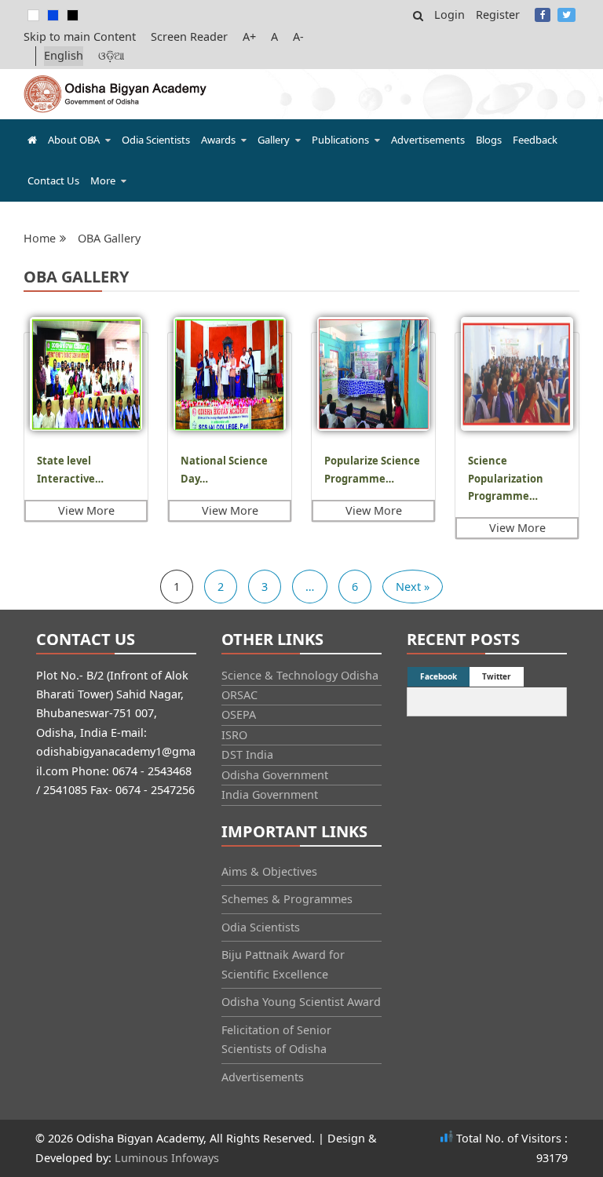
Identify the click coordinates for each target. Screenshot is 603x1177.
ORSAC (239, 694)
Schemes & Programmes (287, 898)
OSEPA (238, 714)
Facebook (542, 15)
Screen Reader (189, 36)
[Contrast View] (53, 15)
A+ (249, 36)
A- (298, 36)
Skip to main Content (80, 36)
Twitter (566, 15)
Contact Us (53, 180)
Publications (340, 140)
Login (449, 14)
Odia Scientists (156, 140)
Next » (412, 586)
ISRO (234, 734)
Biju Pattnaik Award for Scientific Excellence (283, 964)
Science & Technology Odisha (299, 675)
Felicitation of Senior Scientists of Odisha (276, 1039)
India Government (269, 794)
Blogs (489, 140)
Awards (218, 140)
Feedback (535, 140)
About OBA (74, 140)
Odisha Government (274, 774)
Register (498, 14)
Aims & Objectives (269, 871)
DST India (247, 754)
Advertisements (428, 140)
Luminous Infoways (167, 1157)
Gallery (274, 140)
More (102, 180)
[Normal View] (33, 15)
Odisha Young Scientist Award (301, 1001)
